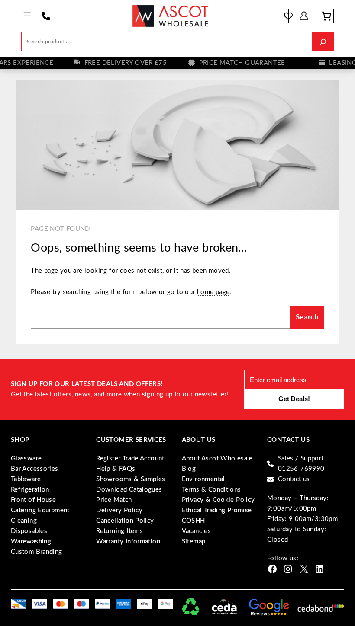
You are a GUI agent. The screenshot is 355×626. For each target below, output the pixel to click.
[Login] (304, 16)
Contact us (294, 479)
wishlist (288, 16)
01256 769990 (46, 16)
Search (307, 317)
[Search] (322, 41)
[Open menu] (27, 16)
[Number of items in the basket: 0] (326, 16)
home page (213, 292)
